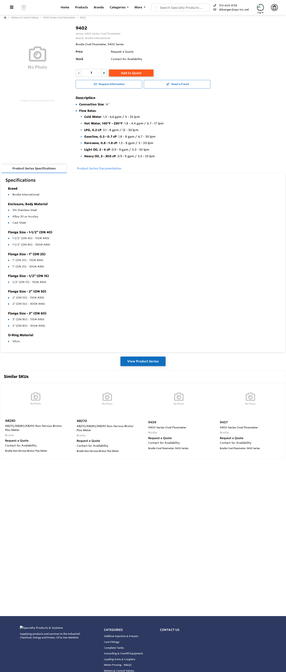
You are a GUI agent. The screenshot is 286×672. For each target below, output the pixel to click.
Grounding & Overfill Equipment (123, 653)
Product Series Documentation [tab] (99, 168)
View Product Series (143, 361)
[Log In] (260, 7)
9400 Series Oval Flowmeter (102, 33)
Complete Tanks (114, 647)
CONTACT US (169, 630)
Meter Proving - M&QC (118, 664)
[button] (119, 7)
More (138, 7)
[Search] (154, 7)
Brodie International (25, 194)
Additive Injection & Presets (121, 636)
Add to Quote (131, 73)
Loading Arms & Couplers (119, 659)
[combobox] (180, 7)
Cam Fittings (111, 641)
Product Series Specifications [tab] (34, 168)
